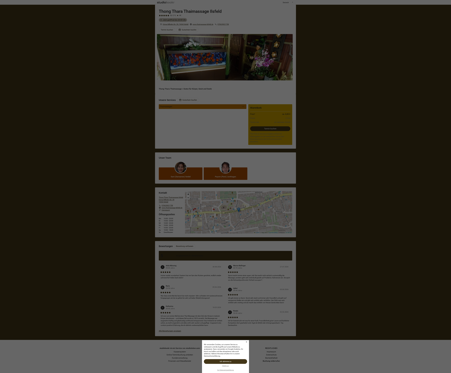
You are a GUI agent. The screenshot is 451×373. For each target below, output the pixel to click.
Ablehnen (225, 366)
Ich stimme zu (225, 361)
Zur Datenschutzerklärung (225, 370)
